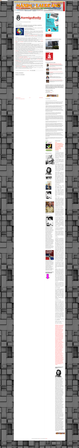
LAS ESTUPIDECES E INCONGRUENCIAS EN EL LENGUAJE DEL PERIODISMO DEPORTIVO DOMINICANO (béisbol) (59, 146)
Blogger (46, 438)
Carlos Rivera (24, 58)
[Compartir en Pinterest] (34, 70)
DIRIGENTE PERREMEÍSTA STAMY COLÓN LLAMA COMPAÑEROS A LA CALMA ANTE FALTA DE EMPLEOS (55, 64)
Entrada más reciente (18, 97)
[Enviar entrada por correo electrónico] (30, 70)
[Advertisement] (29, 95)
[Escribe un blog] (32, 70)
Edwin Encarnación (31, 35)
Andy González (28, 58)
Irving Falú (20, 61)
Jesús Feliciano (39, 59)
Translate (51, 92)
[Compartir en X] (33, 70)
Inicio (29, 97)
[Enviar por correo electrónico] (31, 70)
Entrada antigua (41, 97)
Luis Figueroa (21, 41)
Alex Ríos (20, 57)
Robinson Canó (30, 51)
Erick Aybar (35, 35)
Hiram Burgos (17, 60)
